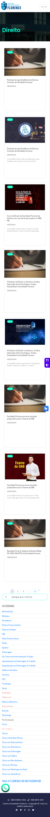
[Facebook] (25, 810)
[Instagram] (29, 810)
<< (39, 590)
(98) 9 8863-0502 (18, 800)
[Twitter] (16, 810)
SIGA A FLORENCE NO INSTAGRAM (20, 781)
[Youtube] (33, 810)
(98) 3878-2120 (36, 800)
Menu (43, 7)
